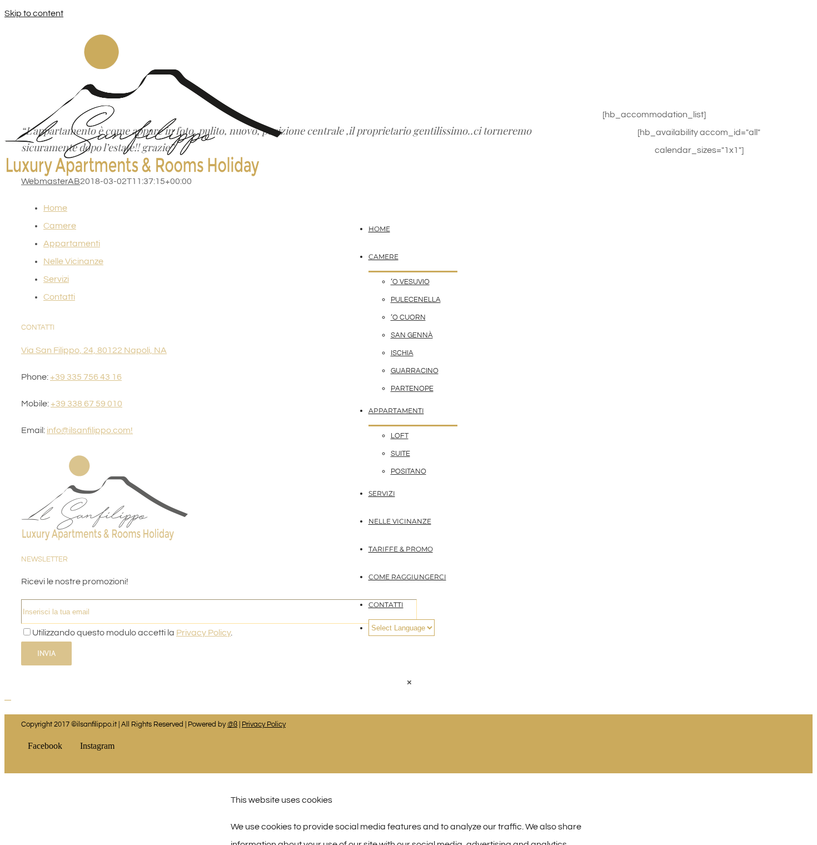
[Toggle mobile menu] (7, 696)
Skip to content (33, 13)
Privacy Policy (264, 724)
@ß (232, 724)
